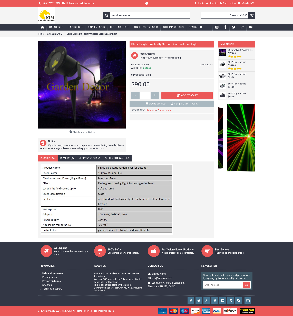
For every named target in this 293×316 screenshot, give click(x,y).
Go (246, 284)
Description (48, 158)
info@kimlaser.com (162, 278)
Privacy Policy (49, 277)
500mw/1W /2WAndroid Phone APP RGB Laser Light (240, 50)
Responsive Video (89, 158)
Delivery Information (53, 273)
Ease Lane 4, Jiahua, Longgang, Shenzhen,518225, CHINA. (166, 284)
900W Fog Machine (237, 62)
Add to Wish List (157, 103)
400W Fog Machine (237, 93)
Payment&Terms (51, 281)
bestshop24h (107, 311)
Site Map (47, 285)
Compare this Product (186, 103)
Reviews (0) (67, 158)
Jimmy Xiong (159, 273)
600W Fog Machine (237, 84)
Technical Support (52, 288)
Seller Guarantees (117, 158)
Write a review (164, 110)
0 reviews (151, 110)
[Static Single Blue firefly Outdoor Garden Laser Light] (82, 85)
